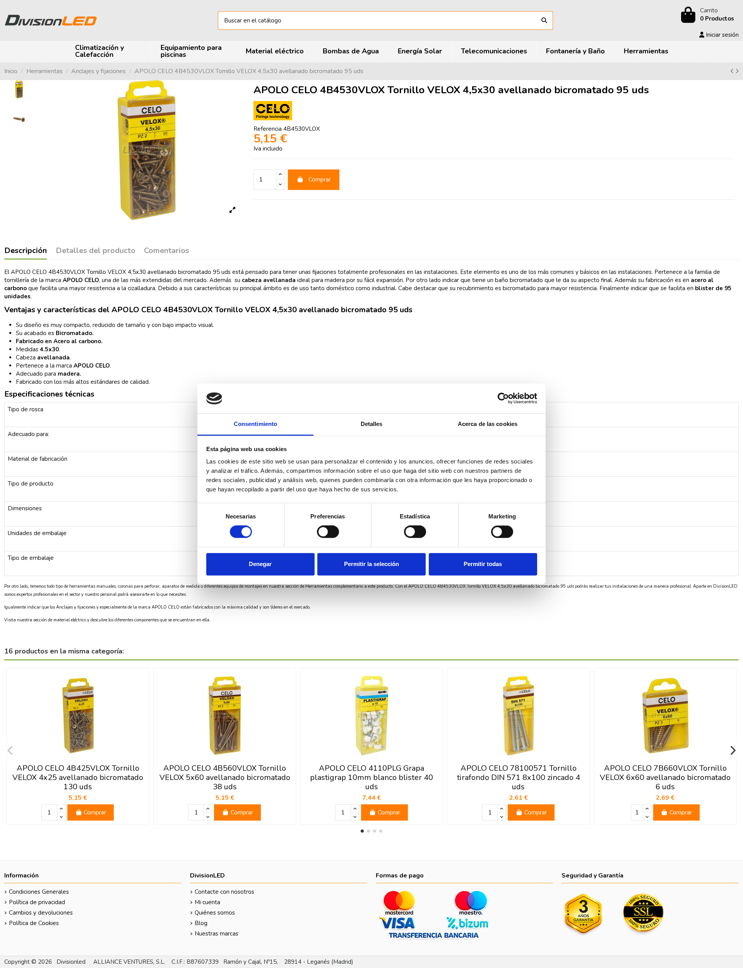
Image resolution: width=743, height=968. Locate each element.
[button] (362, 831)
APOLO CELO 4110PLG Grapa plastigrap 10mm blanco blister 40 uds (371, 777)
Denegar (260, 564)
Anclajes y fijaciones (75, 607)
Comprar (319, 179)
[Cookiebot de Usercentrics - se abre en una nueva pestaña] (503, 398)
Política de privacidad (37, 902)
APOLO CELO (166, 607)
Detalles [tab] (372, 424)
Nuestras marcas (216, 933)
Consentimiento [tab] (255, 424)
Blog (201, 923)
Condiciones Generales (39, 892)
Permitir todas (483, 564)
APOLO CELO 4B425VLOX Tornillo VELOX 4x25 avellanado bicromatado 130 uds (77, 777)
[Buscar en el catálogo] (544, 20)
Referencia (267, 129)
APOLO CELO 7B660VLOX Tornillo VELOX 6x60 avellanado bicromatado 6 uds (665, 777)
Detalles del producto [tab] (95, 251)
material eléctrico (69, 620)
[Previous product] (732, 71)
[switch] (328, 532)
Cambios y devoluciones (41, 913)
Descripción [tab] (25, 251)
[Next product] (737, 71)
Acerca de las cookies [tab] (487, 424)
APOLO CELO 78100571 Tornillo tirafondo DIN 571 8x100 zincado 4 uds (518, 777)
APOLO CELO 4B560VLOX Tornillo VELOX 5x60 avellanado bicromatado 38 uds (224, 777)
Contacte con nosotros (224, 892)
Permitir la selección (371, 564)
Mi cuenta (207, 902)
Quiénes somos (215, 913)
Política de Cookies (34, 923)
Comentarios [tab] (166, 251)
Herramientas (319, 586)
